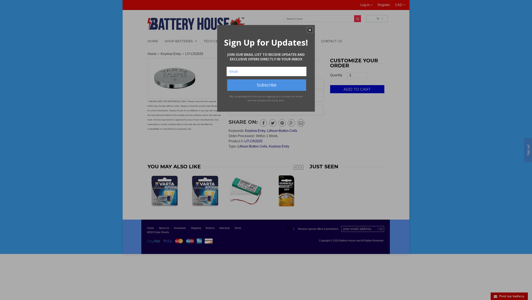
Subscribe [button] (266, 85)
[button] (309, 30)
